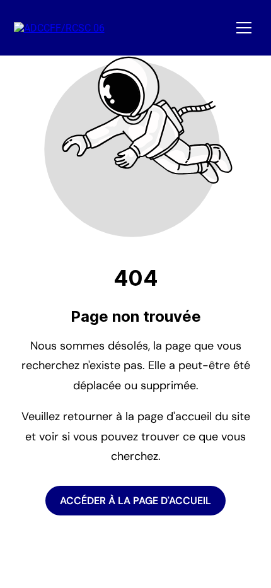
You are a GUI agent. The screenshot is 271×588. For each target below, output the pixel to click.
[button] (244, 28)
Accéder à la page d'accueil (135, 500)
